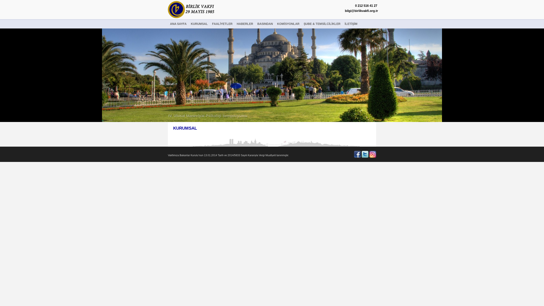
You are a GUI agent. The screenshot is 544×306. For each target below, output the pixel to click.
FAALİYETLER (222, 24)
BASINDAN (265, 24)
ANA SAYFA (178, 24)
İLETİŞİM (351, 24)
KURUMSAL (199, 24)
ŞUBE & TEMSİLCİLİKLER (322, 24)
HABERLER (245, 24)
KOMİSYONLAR (288, 24)
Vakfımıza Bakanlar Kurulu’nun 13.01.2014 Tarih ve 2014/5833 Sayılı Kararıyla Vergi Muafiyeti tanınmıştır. (228, 155)
